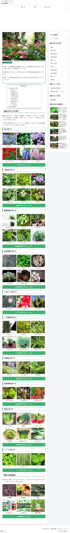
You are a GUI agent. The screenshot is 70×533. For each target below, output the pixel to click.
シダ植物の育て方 (14, 98)
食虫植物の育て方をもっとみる (24, 404)
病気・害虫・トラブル (57, 91)
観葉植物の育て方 (14, 93)
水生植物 (54, 73)
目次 (23, 85)
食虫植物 (54, 70)
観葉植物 (54, 53)
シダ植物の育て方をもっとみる (24, 353)
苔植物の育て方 (14, 100)
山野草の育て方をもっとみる (24, 205)
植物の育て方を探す (13, 88)
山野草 (54, 50)
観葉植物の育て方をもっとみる (24, 246)
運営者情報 (54, 528)
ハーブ (54, 76)
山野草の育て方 (14, 91)
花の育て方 (13, 90)
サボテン (54, 60)
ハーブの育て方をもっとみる (24, 470)
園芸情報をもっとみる (24, 516)
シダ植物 (54, 63)
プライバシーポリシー (64, 528)
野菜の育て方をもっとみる (24, 444)
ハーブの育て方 (14, 105)
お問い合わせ (46, 528)
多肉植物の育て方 (14, 95)
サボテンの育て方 (14, 96)
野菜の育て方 (13, 103)
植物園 (54, 99)
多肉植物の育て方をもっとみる (24, 287)
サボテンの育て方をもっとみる (24, 312)
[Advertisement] (35, 20)
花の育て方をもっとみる (24, 165)
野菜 (53, 79)
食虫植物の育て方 (14, 101)
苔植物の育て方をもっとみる (24, 378)
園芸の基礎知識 (12, 106)
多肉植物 (54, 57)
